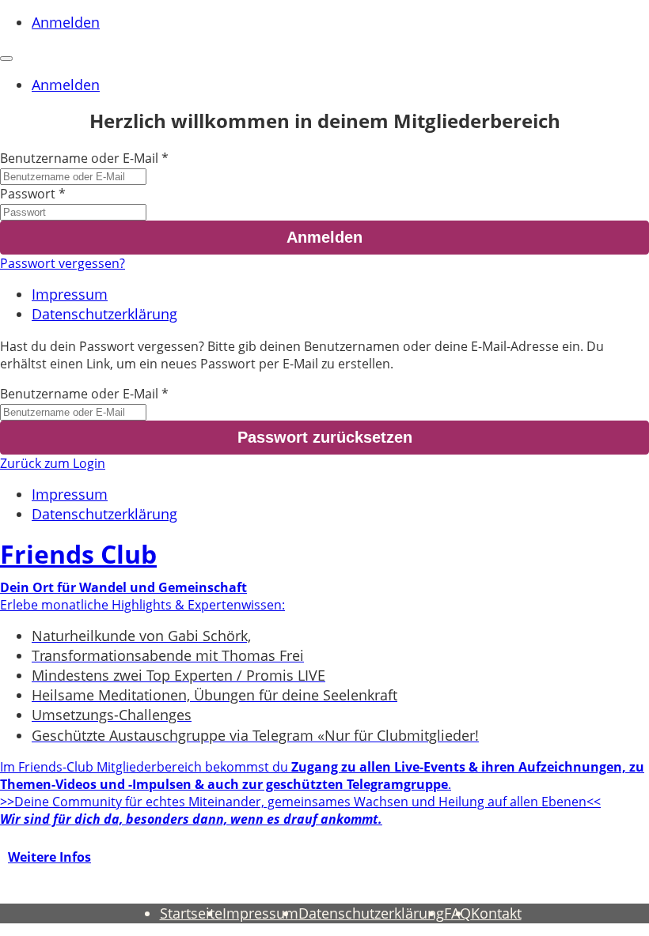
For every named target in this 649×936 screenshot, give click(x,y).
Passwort (27, 193)
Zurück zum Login (52, 463)
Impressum (70, 294)
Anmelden (66, 22)
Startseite (191, 913)
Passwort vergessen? (62, 263)
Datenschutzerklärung (104, 313)
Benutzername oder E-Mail (79, 158)
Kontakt (496, 913)
